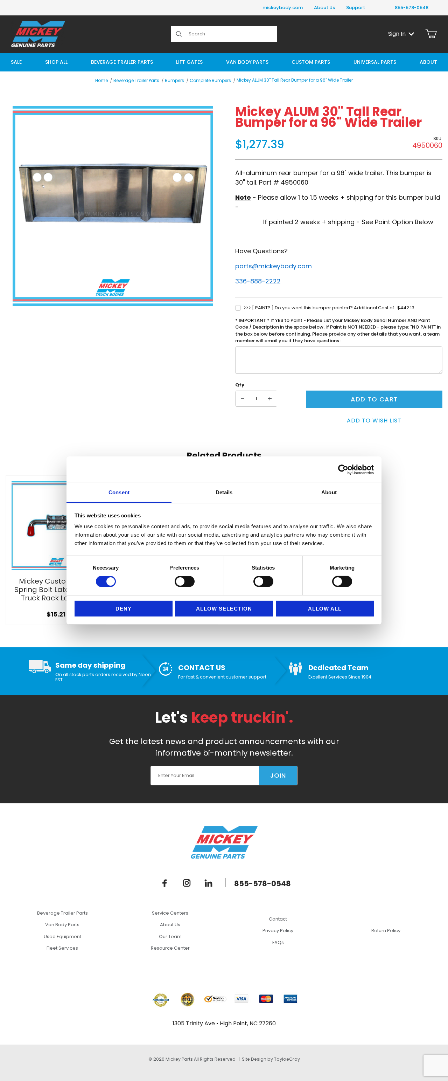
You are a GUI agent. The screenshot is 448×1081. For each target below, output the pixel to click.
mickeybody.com (282, 7)
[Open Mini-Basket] (431, 34)
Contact (278, 919)
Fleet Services (62, 948)
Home (101, 80)
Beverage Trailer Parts (136, 80)
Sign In (397, 34)
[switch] (185, 581)
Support (355, 7)
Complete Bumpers (210, 80)
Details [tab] (224, 492)
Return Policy (385, 930)
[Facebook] (165, 883)
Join (278, 775)
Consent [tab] (119, 492)
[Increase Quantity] (270, 398)
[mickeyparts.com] (38, 33)
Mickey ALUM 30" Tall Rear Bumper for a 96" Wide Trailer (295, 80)
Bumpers (174, 80)
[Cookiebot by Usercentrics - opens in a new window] (343, 469)
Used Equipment (62, 936)
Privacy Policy (277, 930)
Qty (239, 384)
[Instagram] (186, 883)
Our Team (170, 936)
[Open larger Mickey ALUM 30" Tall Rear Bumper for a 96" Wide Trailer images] (113, 206)
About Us (324, 7)
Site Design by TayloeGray (271, 1059)
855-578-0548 (411, 7)
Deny (123, 609)
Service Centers (170, 913)
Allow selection (224, 609)
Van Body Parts (62, 924)
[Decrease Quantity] (243, 398)
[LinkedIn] (208, 883)
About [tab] (329, 492)
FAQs (278, 942)
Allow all (325, 609)
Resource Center (170, 948)
